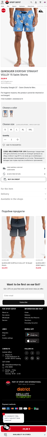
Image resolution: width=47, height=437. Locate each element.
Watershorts (31, 6)
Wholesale (5, 318)
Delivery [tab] (5, 194)
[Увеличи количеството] (17, 139)
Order (27, 312)
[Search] (31, 2)
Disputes (5, 333)
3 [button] (23, 64)
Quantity (6, 136)
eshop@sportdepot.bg (13, 365)
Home (2, 6)
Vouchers (28, 320)
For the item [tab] (7, 188)
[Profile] (36, 2)
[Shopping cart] (40, 2)
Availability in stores (22, 434)
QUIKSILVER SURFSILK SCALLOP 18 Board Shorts (17, 264)
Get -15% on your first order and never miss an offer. (24, 286)
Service (4, 320)
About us (5, 312)
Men (8, 6)
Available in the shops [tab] (12, 199)
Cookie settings (7, 338)
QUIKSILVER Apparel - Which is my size (28, 124)
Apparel (14, 6)
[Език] (45, 2)
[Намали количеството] (5, 139)
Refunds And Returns (32, 318)
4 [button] (25, 64)
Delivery (27, 315)
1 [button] (19, 64)
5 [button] (27, 64)
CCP (3, 335)
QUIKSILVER (7, 71)
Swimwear (22, 6)
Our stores (6, 315)
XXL (30, 130)
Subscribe (23, 302)
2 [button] (21, 64)
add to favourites (13, 145)
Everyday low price (31, 323)
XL (23, 130)
